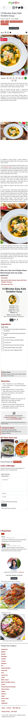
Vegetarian (4, 703)
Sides (3, 696)
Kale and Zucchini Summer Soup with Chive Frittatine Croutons (14, 281)
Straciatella (4, 278)
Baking (3, 652)
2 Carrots (9, 337)
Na (19, 78)
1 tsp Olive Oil (7, 342)
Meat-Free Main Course (8, 682)
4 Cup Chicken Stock (15, 330)
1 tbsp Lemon (13, 350)
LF (16, 78)
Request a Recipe (6, 433)
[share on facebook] (8, 32)
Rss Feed (14, 711)
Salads (3, 691)
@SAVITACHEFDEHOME (11, 417)
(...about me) (21, 572)
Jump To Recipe (14, 28)
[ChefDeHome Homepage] (14, 2)
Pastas (3, 684)
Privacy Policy (6, 711)
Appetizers (4, 649)
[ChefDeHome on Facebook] (22, 7)
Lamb (3, 677)
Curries (3, 661)
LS (22, 78)
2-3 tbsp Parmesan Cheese (14, 345)
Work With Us (16, 708)
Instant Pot (4, 675)
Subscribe (14, 578)
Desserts (3, 663)
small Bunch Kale (14, 334)
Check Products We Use (8, 431)
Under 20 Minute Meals (16, 21)
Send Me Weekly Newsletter (10, 501)
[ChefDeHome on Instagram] (13, 7)
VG (26, 78)
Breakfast (4, 656)
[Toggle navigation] (4, 7)
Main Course (5, 680)
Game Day (4, 670)
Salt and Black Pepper (13, 347)
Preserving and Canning (8, 687)
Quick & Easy (4, 24)
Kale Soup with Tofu (7, 284)
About (3, 708)
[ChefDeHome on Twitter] (19, 7)
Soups (7, 21)
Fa (15, 81)
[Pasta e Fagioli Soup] (21, 448)
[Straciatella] (7, 448)
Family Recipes (5, 668)
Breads (3, 654)
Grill (2, 673)
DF (7, 78)
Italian (2, 21)
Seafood (3, 694)
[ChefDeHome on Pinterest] (16, 7)
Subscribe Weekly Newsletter (9, 430)
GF (11, 78)
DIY (2, 666)
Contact (9, 708)
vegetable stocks (7, 167)
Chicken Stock (17, 462)
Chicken (3, 659)
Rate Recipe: (5, 474)
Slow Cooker (5, 698)
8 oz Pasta (14, 340)
